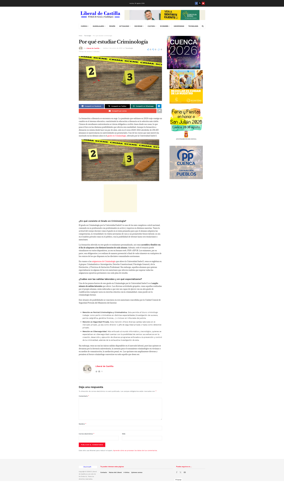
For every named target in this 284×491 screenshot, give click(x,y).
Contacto (103, 472)
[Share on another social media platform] (159, 111)
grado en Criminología (116, 136)
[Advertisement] (120, 198)
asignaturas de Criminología (103, 261)
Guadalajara (98, 26)
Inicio (80, 35)
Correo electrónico (86, 434)
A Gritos (126, 472)
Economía (164, 26)
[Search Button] (203, 26)
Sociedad (138, 26)
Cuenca (84, 26)
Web (123, 434)
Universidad (179, 26)
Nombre (82, 424)
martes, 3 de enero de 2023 (112, 48)
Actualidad (124, 26)
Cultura (151, 26)
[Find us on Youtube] (203, 3)
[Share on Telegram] (159, 106)
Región (112, 26)
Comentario (84, 396)
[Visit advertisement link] (164, 15)
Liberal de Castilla (92, 48)
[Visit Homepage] (100, 15)
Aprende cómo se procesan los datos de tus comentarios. (135, 450)
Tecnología (193, 26)
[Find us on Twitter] (199, 3)
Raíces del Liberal (115, 472)
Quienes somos (136, 472)
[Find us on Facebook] (196, 3)
